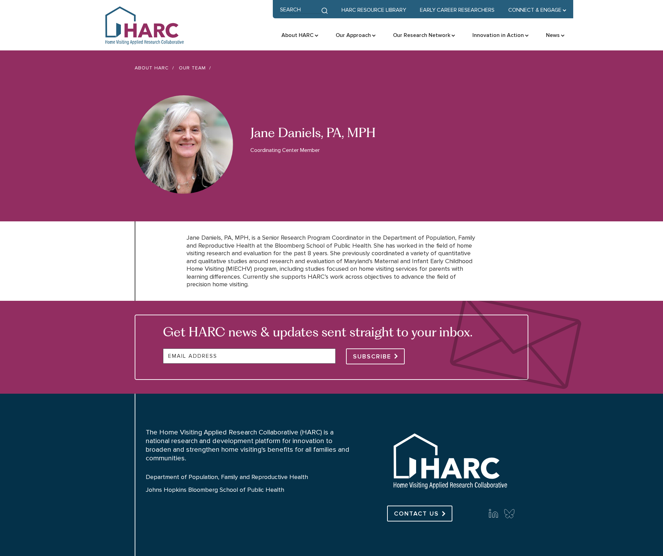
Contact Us (416, 513)
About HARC (152, 68)
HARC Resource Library (374, 10)
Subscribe (372, 356)
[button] (537, 10)
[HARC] (449, 491)
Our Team (192, 68)
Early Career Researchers (457, 10)
